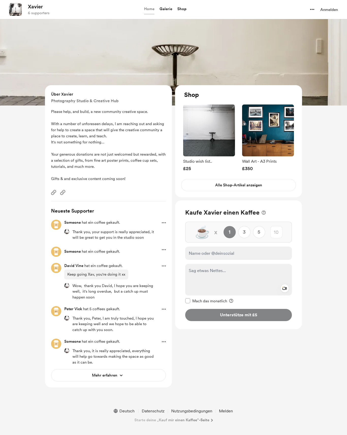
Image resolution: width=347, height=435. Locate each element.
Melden (226, 411)
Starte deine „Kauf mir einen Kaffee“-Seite (171, 420)
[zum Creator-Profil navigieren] (15, 9)
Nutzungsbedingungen (191, 411)
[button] (149, 9)
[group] (209, 137)
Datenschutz (153, 411)
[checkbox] (206, 300)
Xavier (35, 7)
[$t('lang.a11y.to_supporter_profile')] (66, 232)
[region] (238, 141)
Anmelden (329, 9)
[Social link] (53, 192)
